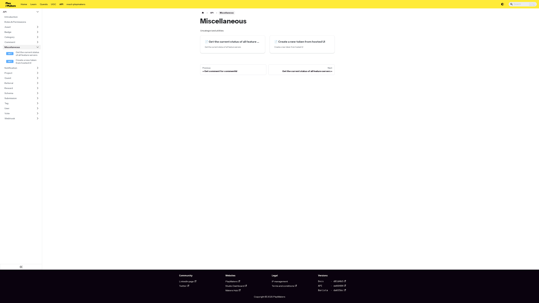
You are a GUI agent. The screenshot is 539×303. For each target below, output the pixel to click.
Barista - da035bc (330, 290)
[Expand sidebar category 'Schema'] (38, 93)
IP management (280, 281)
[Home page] (202, 13)
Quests (44, 4)
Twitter (183, 285)
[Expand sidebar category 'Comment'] (38, 42)
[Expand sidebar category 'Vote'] (38, 113)
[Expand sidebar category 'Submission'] (38, 98)
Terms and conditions (283, 285)
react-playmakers (76, 4)
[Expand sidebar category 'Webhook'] (38, 118)
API (61, 4)
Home (24, 4)
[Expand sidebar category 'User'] (38, 108)
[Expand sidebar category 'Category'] (38, 37)
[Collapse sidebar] (21, 267)
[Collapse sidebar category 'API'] (38, 12)
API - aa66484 (330, 285)
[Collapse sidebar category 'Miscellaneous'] (38, 47)
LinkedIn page (186, 281)
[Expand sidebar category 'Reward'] (38, 88)
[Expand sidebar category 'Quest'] (38, 78)
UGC (53, 4)
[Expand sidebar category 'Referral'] (38, 83)
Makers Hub (231, 290)
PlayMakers (231, 281)
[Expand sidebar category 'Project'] (38, 73)
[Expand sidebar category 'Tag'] (38, 103)
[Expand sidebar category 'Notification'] (38, 68)
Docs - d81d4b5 (330, 281)
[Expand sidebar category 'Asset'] (38, 27)
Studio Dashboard (234, 285)
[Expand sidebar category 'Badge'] (38, 32)
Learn (33, 4)
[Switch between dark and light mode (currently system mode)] (502, 4)
